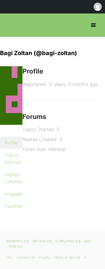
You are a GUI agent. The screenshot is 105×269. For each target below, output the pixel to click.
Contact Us (25, 257)
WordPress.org (17, 241)
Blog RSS (16, 246)
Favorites (13, 206)
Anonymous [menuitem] (97, 6)
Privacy (44, 257)
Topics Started (13, 158)
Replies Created (13, 177)
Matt (88, 241)
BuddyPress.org (67, 241)
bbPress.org (9, 25)
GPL (9, 257)
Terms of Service (67, 257)
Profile (11, 143)
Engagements (13, 194)
